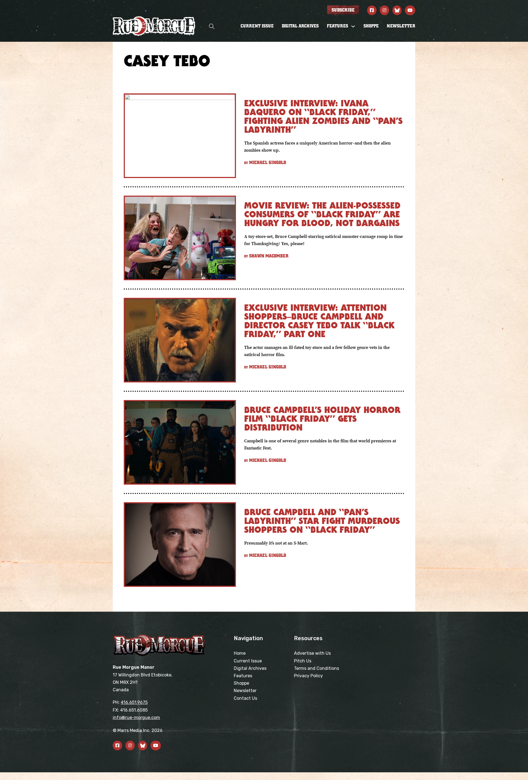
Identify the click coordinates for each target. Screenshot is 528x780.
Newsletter (401, 26)
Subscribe (343, 10)
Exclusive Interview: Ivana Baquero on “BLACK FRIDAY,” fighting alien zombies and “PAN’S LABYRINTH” (323, 116)
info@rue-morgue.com (136, 717)
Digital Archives (300, 26)
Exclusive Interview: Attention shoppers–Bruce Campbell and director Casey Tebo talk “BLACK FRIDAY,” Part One (319, 320)
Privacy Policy (308, 675)
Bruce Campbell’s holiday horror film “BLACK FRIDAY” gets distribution (322, 418)
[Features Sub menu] (353, 26)
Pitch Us (302, 661)
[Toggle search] (212, 26)
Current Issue (257, 26)
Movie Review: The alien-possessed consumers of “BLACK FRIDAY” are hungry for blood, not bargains (322, 214)
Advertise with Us (312, 653)
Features (243, 675)
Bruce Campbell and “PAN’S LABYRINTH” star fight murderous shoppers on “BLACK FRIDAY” (322, 521)
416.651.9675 (134, 702)
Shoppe (371, 26)
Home (240, 653)
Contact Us (245, 698)
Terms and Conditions (316, 668)
